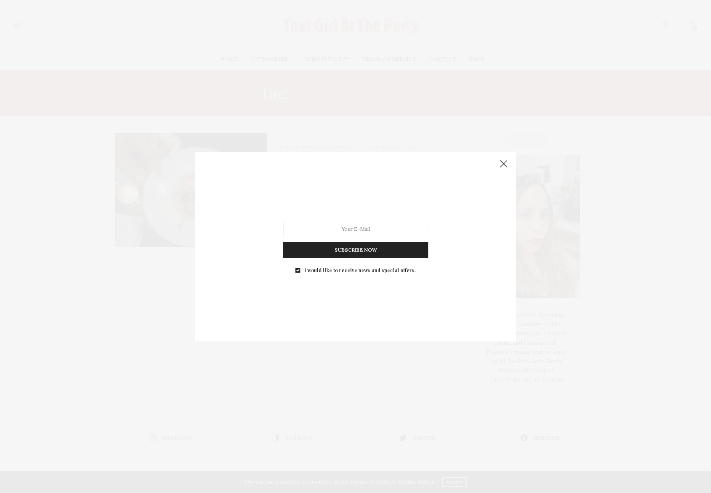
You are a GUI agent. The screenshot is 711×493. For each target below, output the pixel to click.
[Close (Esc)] (503, 164)
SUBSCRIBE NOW (356, 249)
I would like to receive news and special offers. (360, 269)
